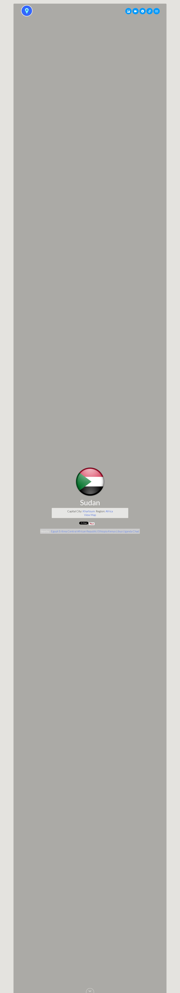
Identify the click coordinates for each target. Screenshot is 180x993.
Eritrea (63, 531)
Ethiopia (102, 531)
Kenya (111, 531)
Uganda (127, 531)
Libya (119, 531)
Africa (109, 511)
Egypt (54, 531)
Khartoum (89, 511)
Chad (136, 531)
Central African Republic (82, 531)
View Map (90, 514)
